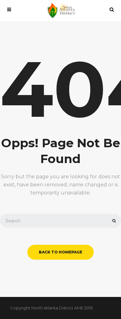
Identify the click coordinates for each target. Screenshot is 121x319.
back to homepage (60, 252)
